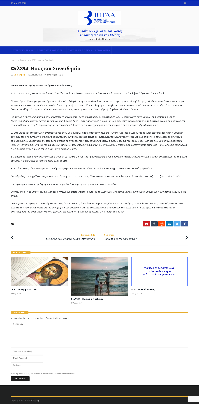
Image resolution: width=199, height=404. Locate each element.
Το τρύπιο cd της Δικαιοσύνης (120, 237)
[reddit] (161, 223)
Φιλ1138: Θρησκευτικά (24, 289)
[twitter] (177, 223)
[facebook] (184, 223)
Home (13, 60)
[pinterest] (146, 223)
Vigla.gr (36, 400)
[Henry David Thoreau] (99, 35)
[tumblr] (154, 223)
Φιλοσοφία (23, 60)
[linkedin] (169, 223)
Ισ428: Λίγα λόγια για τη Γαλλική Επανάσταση (70, 237)
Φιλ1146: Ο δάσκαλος (143, 289)
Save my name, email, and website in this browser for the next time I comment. (43, 374)
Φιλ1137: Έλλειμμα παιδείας (87, 298)
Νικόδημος (19, 74)
